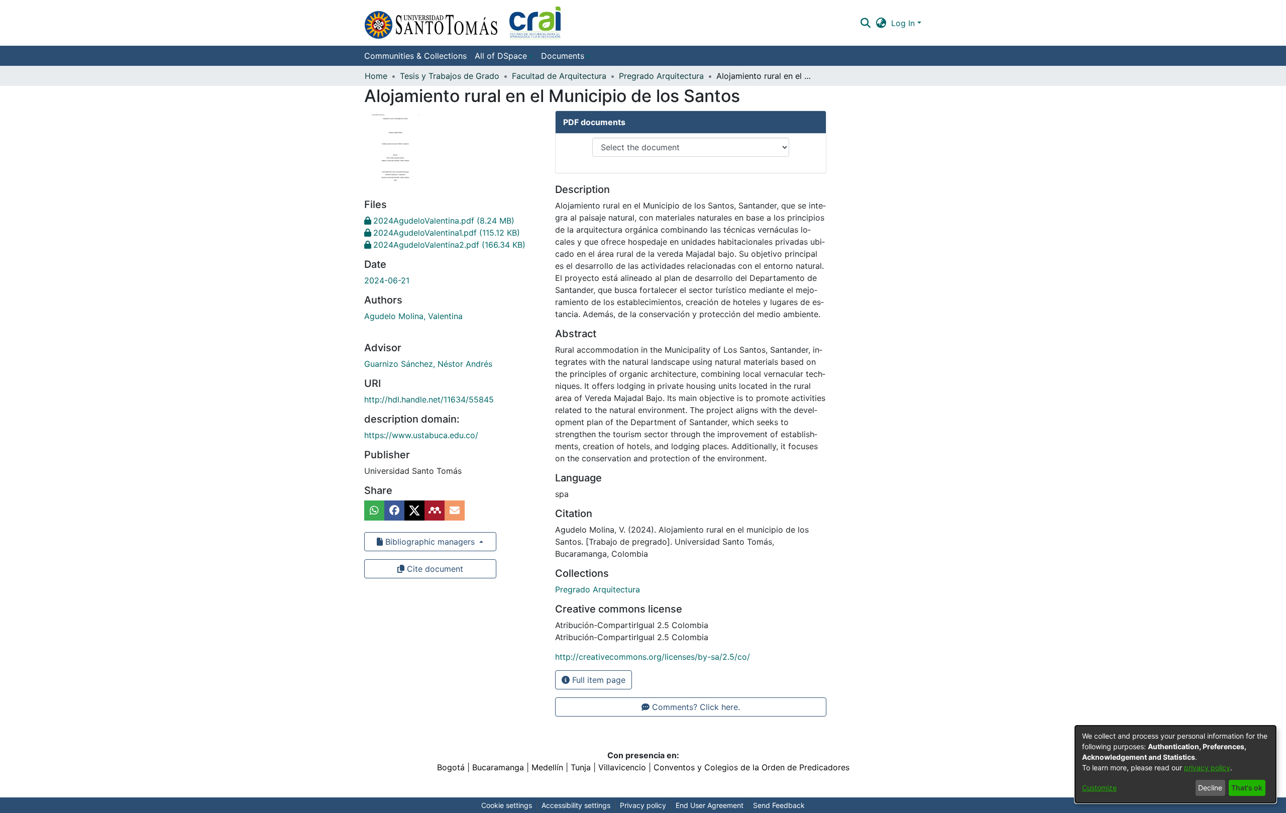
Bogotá (451, 767)
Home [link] (376, 76)
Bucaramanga (498, 767)
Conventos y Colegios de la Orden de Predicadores (751, 767)
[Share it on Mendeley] (434, 510)
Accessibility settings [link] (576, 805)
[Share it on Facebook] (394, 510)
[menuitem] (504, 56)
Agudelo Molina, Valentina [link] (413, 316)
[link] (439, 221)
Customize (1099, 787)
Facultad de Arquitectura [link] (559, 76)
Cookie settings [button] (506, 805)
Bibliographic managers (430, 542)
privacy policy (1207, 767)
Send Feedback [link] (779, 805)
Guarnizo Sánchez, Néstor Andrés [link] (428, 364)
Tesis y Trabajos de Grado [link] (449, 76)
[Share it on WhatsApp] (374, 510)
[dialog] (1175, 764)
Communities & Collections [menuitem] (415, 56)
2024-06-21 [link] (386, 280)
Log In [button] (904, 23)
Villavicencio (622, 767)
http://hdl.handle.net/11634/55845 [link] (429, 399)
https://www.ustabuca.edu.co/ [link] (421, 435)
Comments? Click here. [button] (695, 707)
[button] (462, 23)
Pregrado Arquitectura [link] (661, 76)
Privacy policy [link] (643, 805)
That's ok (1246, 787)
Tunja (581, 767)
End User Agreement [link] (709, 805)
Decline (1210, 787)
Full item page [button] (597, 680)
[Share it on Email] (455, 510)
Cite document (433, 569)
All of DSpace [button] (501, 56)
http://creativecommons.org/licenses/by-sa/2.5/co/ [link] (652, 657)
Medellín (547, 767)
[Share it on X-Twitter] (414, 510)
